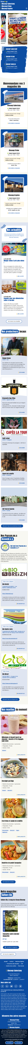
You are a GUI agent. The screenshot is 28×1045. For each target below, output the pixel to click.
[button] (2, 29)
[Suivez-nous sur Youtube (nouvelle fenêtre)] (11, 986)
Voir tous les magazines (8, 954)
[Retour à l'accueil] (6, 2)
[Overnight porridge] (14, 768)
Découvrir (22, 372)
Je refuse (9, 1042)
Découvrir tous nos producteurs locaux (12, 526)
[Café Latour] (14, 427)
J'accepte (18, 1042)
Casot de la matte (8, 474)
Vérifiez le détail (9, 115)
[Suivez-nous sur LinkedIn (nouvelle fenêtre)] (7, 986)
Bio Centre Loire (7, 629)
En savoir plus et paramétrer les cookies (14, 1039)
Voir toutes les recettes (8, 881)
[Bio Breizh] (14, 572)
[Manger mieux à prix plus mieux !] (14, 250)
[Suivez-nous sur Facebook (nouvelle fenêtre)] (2, 986)
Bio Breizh (5, 584)
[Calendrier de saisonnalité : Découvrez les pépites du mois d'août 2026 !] (14, 29)
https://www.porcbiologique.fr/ (10, 683)
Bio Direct (5, 674)
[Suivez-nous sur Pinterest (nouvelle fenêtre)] (20, 986)
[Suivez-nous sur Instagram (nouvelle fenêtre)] (16, 986)
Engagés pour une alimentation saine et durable (14, 299)
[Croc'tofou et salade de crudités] (14, 808)
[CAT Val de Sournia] (14, 497)
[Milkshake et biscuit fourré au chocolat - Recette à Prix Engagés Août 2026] (14, 724)
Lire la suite (20, 276)
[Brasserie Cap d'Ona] (14, 387)
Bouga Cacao (6, 358)
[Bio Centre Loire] (14, 617)
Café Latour (6, 438)
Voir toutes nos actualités (14, 321)
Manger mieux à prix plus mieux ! (14, 262)
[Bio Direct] (14, 662)
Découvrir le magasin (14, 123)
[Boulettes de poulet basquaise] (14, 850)
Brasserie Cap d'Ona (8, 398)
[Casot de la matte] (14, 462)
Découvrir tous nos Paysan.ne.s (10, 699)
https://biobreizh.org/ (7, 593)
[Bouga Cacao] (14, 347)
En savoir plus (21, 603)
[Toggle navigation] (26, 9)
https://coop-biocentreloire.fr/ (9, 638)
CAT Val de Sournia (8, 509)
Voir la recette (21, 754)
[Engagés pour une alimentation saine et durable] (14, 287)
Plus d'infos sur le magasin (11, 53)
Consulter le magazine (12, 948)
